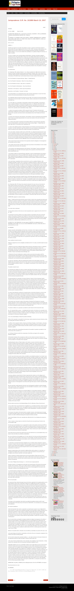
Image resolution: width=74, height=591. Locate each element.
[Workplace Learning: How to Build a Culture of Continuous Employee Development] (59, 79)
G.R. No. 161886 (41, 569)
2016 (53, 138)
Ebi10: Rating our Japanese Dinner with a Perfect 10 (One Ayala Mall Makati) (60, 464)
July (54, 146)
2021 (53, 133)
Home (14, 580)
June (54, 148)
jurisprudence (13, 571)
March (54, 451)
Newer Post (10, 580)
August (54, 145)
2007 (13, 569)
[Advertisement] (44, 3)
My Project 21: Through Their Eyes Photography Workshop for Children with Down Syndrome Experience (59, 477)
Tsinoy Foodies (56, 461)
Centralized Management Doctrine (20, 569)
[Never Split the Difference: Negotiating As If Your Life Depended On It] (59, 42)
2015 (53, 140)
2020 (53, 134)
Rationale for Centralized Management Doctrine (27, 571)
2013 (53, 142)
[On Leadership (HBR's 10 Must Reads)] (59, 107)
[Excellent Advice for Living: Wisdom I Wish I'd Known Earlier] (59, 60)
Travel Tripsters (56, 486)
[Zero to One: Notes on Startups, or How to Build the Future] (54, 79)
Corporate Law (28, 569)
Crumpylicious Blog (57, 473)
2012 (53, 454)
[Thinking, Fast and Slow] (59, 70)
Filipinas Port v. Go (35, 569)
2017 (53, 137)
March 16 (17, 571)
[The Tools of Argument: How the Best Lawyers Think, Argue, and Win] (54, 116)
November (55, 144)
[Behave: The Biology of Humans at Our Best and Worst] (54, 42)
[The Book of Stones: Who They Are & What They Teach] (54, 33)
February (54, 452)
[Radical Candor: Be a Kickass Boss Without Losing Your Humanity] (54, 98)
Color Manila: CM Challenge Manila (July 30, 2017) (61, 501)
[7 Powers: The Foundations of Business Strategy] (59, 51)
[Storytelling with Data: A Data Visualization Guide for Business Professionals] (59, 31)
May (54, 149)
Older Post (45, 580)
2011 (53, 455)
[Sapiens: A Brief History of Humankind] (54, 51)
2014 (53, 141)
